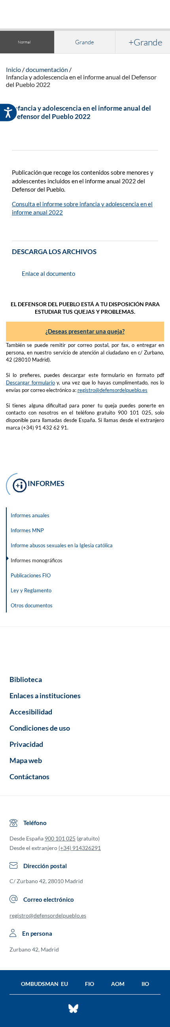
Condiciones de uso (39, 728)
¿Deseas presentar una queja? (85, 331)
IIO (145, 983)
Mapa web (25, 760)
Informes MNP (27, 530)
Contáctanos (29, 776)
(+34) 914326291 (80, 847)
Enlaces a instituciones (45, 695)
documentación (47, 69)
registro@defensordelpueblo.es (112, 390)
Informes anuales (30, 515)
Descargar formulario (30, 382)
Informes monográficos (36, 560)
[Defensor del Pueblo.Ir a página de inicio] (85, 648)
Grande (84, 42)
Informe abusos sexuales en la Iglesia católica (62, 545)
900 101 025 (60, 838)
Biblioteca (25, 679)
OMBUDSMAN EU (44, 983)
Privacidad (26, 744)
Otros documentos (32, 605)
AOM (118, 983)
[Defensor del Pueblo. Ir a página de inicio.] (85, 15)
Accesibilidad (30, 711)
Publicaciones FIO (31, 575)
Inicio (13, 69)
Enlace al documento (48, 273)
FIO (89, 983)
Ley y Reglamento (31, 590)
